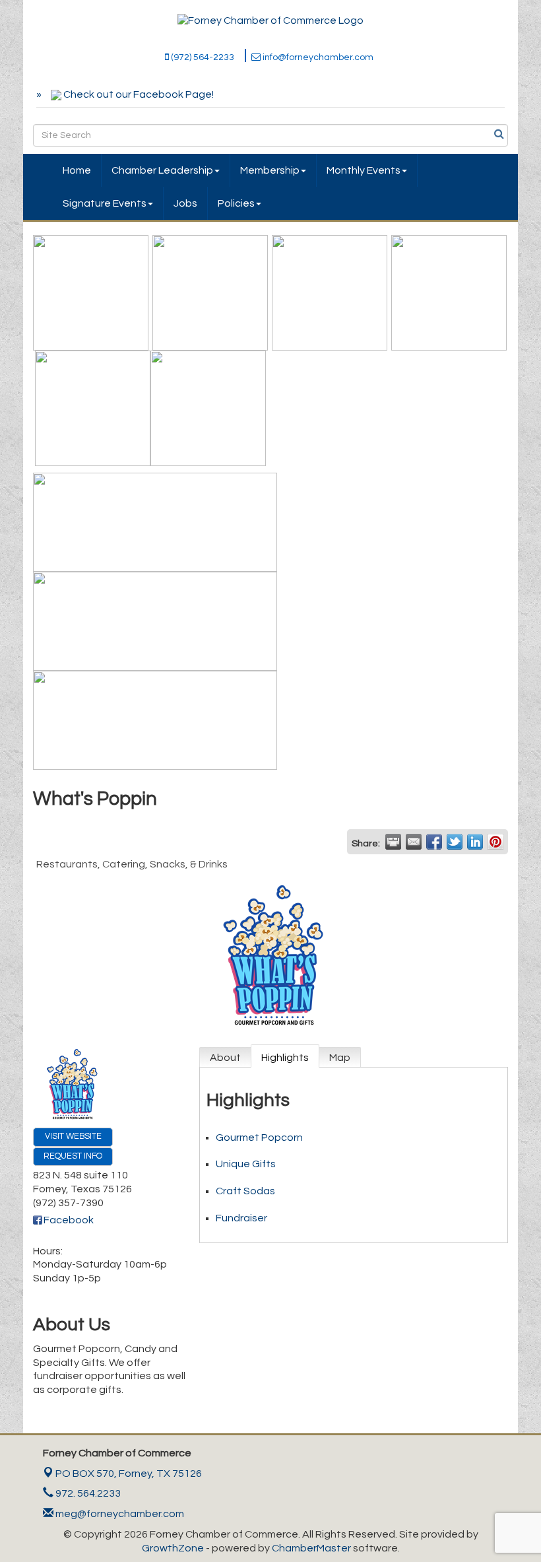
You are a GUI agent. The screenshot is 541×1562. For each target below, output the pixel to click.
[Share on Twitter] (454, 842)
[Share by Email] (414, 842)
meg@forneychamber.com (118, 1514)
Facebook (69, 1220)
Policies (236, 203)
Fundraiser (241, 1218)
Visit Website (73, 1136)
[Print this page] (393, 842)
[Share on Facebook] (434, 842)
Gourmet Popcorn (259, 1137)
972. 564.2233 (87, 1493)
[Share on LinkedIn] (475, 842)
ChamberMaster (311, 1548)
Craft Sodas (245, 1191)
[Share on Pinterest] (495, 842)
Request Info (73, 1156)
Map (339, 1057)
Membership (270, 170)
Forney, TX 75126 (128, 1473)
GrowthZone (173, 1548)
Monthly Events (363, 170)
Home (77, 170)
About (225, 1057)
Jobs (185, 203)
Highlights (285, 1057)
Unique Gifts (246, 1164)
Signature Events (104, 203)
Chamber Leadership (162, 170)
